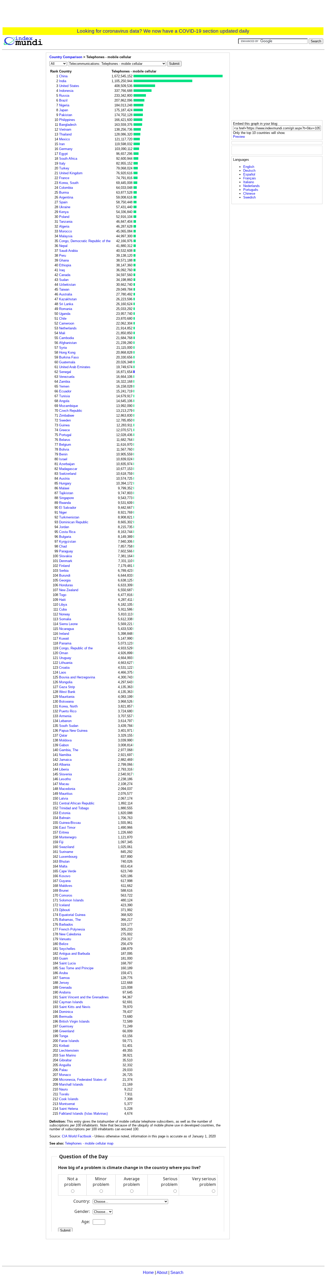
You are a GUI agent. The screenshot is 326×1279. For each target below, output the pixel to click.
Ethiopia (65, 265)
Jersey (64, 983)
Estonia (64, 813)
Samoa (64, 978)
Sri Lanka (66, 304)
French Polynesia (72, 929)
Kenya (64, 212)
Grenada (65, 987)
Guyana (65, 881)
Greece (64, 430)
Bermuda (65, 1017)
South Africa (68, 158)
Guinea (64, 425)
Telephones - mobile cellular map (89, 1143)
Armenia (65, 716)
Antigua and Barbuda (74, 953)
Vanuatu (65, 939)
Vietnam (65, 129)
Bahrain (64, 818)
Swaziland (66, 847)
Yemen (64, 386)
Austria (64, 478)
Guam (63, 958)
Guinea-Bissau (70, 823)
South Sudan (68, 726)
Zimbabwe (66, 415)
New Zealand (68, 590)
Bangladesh (67, 125)
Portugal (65, 435)
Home (148, 1272)
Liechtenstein (69, 1050)
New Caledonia (70, 934)
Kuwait (64, 638)
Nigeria (64, 105)
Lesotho (65, 779)
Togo (62, 595)
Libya (63, 604)
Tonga (63, 1036)
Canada (64, 275)
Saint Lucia (67, 963)
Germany (66, 149)
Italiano (248, 182)
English (248, 167)
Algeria (64, 226)
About (162, 1272)
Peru (62, 255)
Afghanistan (68, 343)
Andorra (65, 992)
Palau (63, 1070)
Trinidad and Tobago (74, 808)
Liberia (64, 769)
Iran (62, 144)
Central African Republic (76, 803)
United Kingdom (71, 173)
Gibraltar (65, 1060)
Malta (63, 866)
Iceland (64, 905)
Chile (62, 318)
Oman (63, 653)
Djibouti (64, 910)
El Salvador (67, 508)
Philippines (67, 120)
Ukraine (64, 207)
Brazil (63, 100)
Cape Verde (67, 871)
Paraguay (66, 551)
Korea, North (68, 706)
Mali (62, 333)
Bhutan (64, 861)
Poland (64, 217)
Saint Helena (68, 1109)
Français (249, 178)
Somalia (65, 619)
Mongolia (65, 682)
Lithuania (65, 663)
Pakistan (65, 115)
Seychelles (67, 949)
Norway (64, 614)
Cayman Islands (71, 1002)
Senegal (65, 372)
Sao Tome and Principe (76, 968)
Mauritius (66, 794)
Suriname (66, 852)
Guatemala (67, 362)
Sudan (64, 280)
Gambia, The (68, 750)
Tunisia (64, 396)
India (62, 81)
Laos (62, 672)
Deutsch (249, 170)
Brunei (64, 890)
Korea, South (68, 183)
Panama (65, 643)
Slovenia (65, 774)
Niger (63, 512)
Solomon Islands (71, 900)
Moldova (65, 740)
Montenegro (67, 837)
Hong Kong (67, 352)
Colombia (66, 188)
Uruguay (65, 658)
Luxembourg (68, 857)
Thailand (65, 134)
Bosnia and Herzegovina (77, 677)
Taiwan (64, 289)
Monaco (65, 1075)
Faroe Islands (69, 1041)
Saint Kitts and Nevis (74, 1007)
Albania (64, 764)
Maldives (65, 886)
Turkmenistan (69, 517)
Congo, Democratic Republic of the (85, 241)
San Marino (67, 1055)
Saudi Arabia (68, 251)
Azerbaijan (67, 464)
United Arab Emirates (74, 367)
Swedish (249, 197)
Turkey (64, 168)
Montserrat (67, 1104)
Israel (63, 459)
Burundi (64, 575)
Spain (63, 202)
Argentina (66, 197)
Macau (64, 784)
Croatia (64, 667)
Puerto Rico (67, 711)
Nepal (63, 246)
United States (69, 86)
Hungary (65, 483)
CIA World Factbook (76, 1136)
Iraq (62, 270)
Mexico (64, 139)
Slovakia (65, 556)
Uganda (64, 314)
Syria (63, 348)
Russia (64, 95)
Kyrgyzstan (67, 541)
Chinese (249, 193)
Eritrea (64, 832)
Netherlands (68, 328)
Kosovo (64, 876)
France (64, 178)
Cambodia (66, 338)
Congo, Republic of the (76, 648)
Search (176, 1272)
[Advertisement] (163, 14)
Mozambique (68, 406)
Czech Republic (70, 411)
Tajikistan (66, 493)
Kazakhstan (68, 299)
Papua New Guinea (73, 730)
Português (250, 190)
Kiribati (64, 1046)
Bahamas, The (70, 920)
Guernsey (66, 1026)
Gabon (64, 745)
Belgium (65, 444)
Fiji (61, 842)
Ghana (64, 260)
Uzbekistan (67, 285)
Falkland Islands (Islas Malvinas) (83, 1113)
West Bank (67, 692)
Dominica (66, 1012)
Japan (63, 110)
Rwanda (65, 503)
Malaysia (65, 236)
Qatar (63, 735)
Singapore (66, 498)
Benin (63, 454)
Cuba (63, 609)
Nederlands (251, 186)
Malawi (64, 488)
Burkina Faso (69, 357)
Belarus (64, 440)
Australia (65, 294)
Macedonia (67, 789)
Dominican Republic (73, 522)
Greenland (66, 1031)
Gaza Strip (67, 687)
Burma (64, 192)
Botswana (66, 701)
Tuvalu (64, 1094)
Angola (64, 401)
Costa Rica (67, 532)
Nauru (63, 1089)
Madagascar (68, 469)
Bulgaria (65, 537)
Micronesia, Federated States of (82, 1080)
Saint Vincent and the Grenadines (84, 997)
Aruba (63, 973)
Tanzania (65, 221)
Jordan (64, 527)
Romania (65, 309)
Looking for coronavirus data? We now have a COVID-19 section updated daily (163, 31)
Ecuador (65, 391)
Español (249, 174)
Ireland (64, 634)
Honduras (66, 585)
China (63, 76)
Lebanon (65, 721)
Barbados (66, 924)
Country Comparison (65, 57)
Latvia (63, 798)
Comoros (65, 895)
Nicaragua (66, 629)
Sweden (65, 420)
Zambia (64, 381)
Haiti (62, 600)
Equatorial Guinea (72, 915)
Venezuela (66, 377)
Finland (64, 566)
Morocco (65, 231)
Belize (63, 944)
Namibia (65, 755)
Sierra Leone (68, 624)
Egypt (63, 154)
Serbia (64, 571)
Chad (63, 546)
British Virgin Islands (74, 1021)
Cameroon (66, 323)
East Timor (67, 827)
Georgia (65, 580)
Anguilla (65, 1065)
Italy (62, 163)
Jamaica (65, 760)
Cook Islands (68, 1099)
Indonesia (66, 91)
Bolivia (64, 449)
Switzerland (67, 474)
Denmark (65, 561)
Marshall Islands (71, 1084)
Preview (239, 137)
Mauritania (66, 697)
